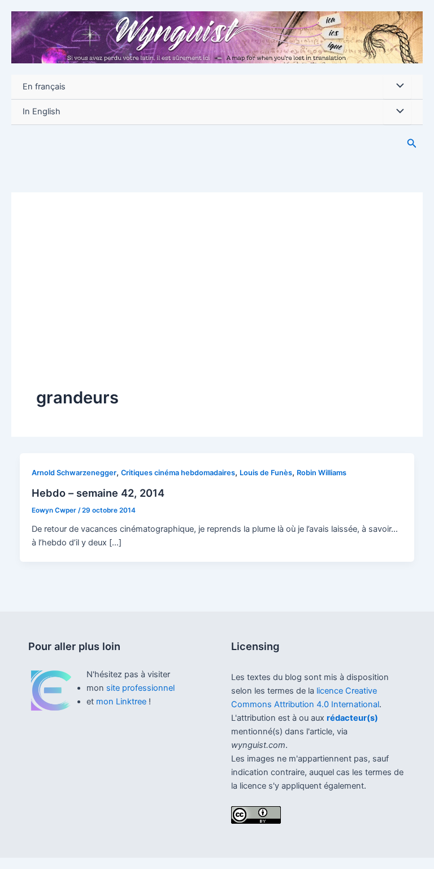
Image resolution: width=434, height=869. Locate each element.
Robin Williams (321, 472)
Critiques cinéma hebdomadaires (178, 472)
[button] (412, 143)
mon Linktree (122, 701)
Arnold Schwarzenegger (74, 472)
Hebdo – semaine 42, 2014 (98, 493)
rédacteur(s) (352, 718)
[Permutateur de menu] (397, 87)
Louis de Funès (266, 472)
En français (44, 86)
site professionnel (140, 688)
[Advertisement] (217, 301)
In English (41, 111)
